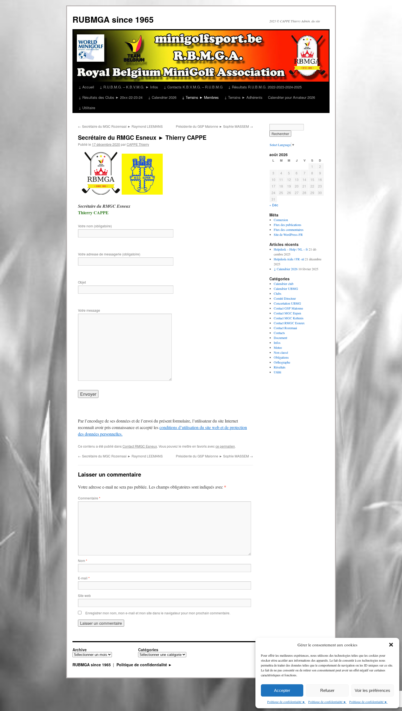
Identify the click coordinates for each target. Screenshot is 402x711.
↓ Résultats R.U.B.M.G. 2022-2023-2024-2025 (265, 87)
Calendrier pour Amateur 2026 (291, 97)
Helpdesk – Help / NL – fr (291, 249)
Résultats (280, 367)
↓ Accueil (86, 87)
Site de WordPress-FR (288, 234)
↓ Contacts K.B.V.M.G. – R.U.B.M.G (193, 87)
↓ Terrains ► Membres (200, 97)
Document (280, 337)
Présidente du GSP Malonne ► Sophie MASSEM (214, 126)
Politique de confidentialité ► (286, 702)
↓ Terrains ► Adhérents (243, 97)
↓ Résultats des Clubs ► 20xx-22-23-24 (110, 97)
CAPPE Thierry (138, 144)
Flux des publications (287, 224)
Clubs (277, 293)
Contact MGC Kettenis (289, 318)
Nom (82, 560)
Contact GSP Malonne (288, 308)
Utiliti (277, 372)
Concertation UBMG (287, 303)
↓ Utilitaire (86, 107)
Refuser (327, 690)
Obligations (281, 357)
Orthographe (282, 362)
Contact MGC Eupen (287, 313)
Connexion (281, 220)
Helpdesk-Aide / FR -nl (289, 259)
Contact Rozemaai (285, 328)
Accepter (282, 690)
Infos (277, 342)
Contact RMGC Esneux (140, 446)
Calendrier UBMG (286, 288)
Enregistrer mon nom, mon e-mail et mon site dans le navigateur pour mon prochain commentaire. (157, 613)
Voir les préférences (372, 690)
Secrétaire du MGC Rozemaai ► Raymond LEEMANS (120, 126)
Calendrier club (283, 283)
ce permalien (225, 446)
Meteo (278, 347)
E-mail (84, 578)
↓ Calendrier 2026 (162, 97)
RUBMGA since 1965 (113, 19)
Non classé (281, 352)
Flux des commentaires (289, 229)
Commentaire (89, 498)
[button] (391, 644)
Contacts (279, 333)
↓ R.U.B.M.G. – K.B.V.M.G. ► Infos (129, 87)
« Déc (273, 205)
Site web (84, 595)
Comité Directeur (285, 298)
